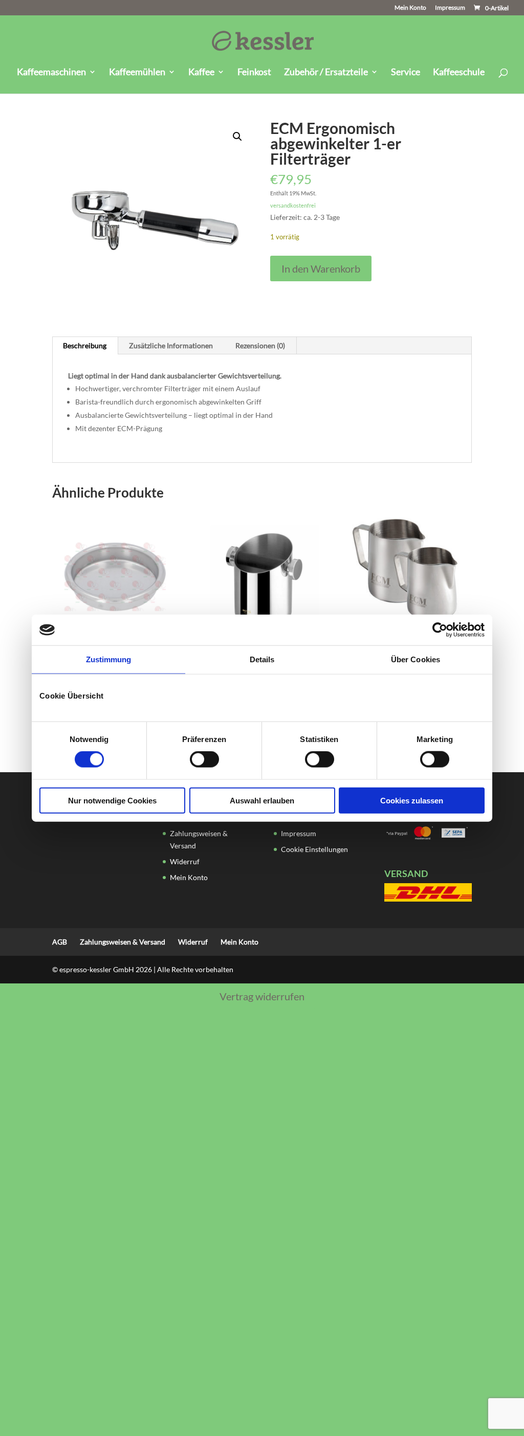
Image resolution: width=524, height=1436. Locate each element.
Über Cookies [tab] (415, 659)
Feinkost (254, 72)
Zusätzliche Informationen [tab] (171, 345)
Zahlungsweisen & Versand (122, 941)
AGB (59, 941)
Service (405, 72)
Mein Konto (410, 8)
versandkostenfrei (293, 205)
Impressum (450, 8)
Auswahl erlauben (262, 800)
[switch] (204, 759)
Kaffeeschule (459, 72)
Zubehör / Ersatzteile (326, 72)
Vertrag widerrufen (262, 996)
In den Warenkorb (320, 268)
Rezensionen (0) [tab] (260, 345)
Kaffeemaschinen (51, 72)
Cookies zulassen (411, 800)
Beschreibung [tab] (84, 345)
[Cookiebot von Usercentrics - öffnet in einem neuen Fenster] (440, 630)
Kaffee (201, 72)
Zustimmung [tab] (109, 659)
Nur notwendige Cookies (112, 800)
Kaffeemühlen (137, 72)
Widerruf (185, 861)
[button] (237, 136)
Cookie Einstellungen (314, 849)
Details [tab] (262, 659)
